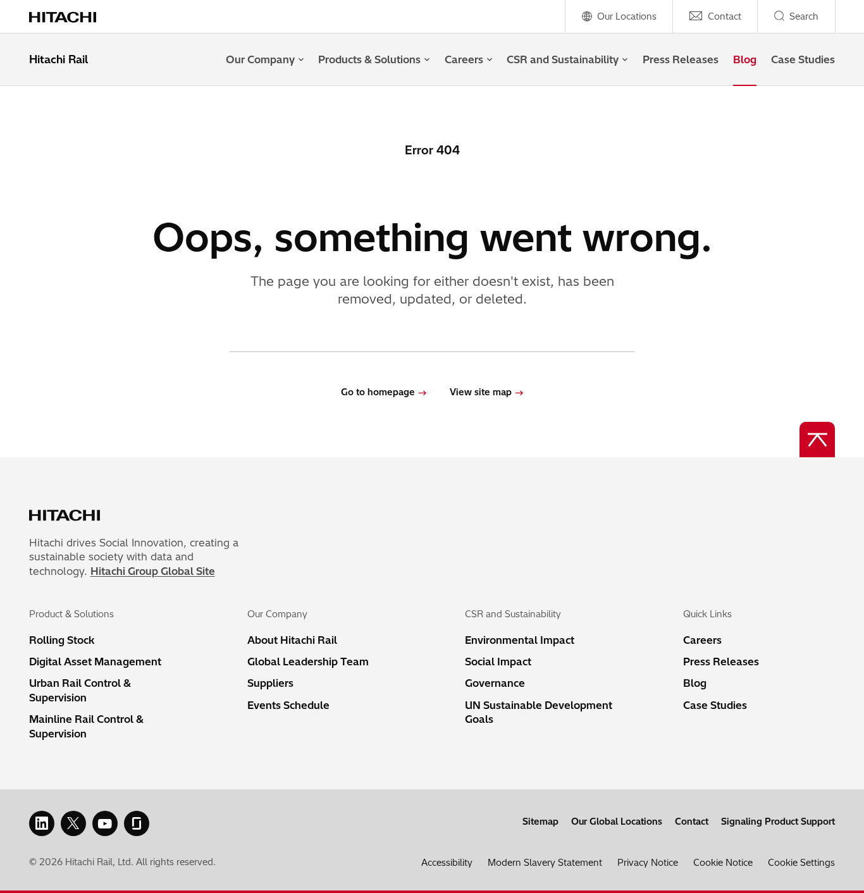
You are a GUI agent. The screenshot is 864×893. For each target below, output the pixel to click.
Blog (744, 59)
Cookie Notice (723, 862)
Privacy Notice (647, 862)
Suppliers (270, 683)
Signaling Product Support (778, 821)
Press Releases (681, 59)
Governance (495, 683)
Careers (464, 59)
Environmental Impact (519, 640)
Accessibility (446, 862)
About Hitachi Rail (292, 640)
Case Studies (803, 59)
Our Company (260, 59)
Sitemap (540, 821)
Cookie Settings (801, 862)
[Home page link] (69, 16)
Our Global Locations (616, 821)
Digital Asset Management (95, 661)
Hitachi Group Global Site (152, 571)
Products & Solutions (369, 59)
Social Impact (498, 661)
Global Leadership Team (308, 661)
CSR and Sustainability (563, 59)
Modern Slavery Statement (545, 862)
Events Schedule (288, 705)
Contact (691, 821)
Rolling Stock (62, 640)
